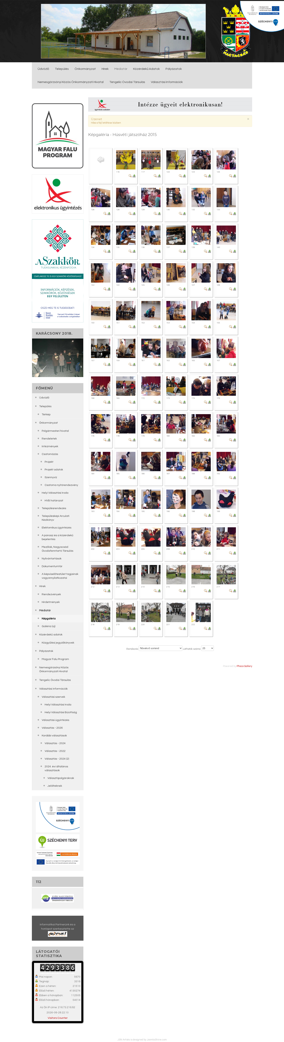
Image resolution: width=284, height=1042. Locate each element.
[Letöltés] (133, 175)
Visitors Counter (58, 1017)
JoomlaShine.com (157, 1039)
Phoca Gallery (244, 666)
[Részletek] (130, 175)
